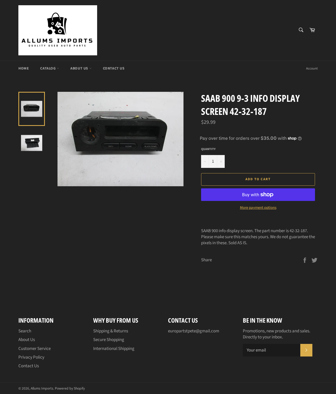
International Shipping (113, 348)
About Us (79, 68)
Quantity (208, 149)
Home (23, 68)
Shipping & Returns (110, 331)
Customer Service (34, 348)
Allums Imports (42, 388)
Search (24, 331)
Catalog (48, 68)
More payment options (258, 207)
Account (312, 68)
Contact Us (114, 68)
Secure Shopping (108, 340)
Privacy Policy (31, 357)
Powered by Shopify (70, 388)
